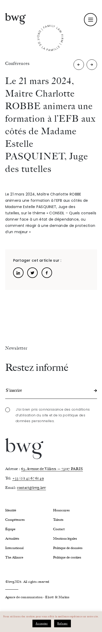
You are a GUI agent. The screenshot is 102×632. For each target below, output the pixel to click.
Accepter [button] (42, 623)
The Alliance (14, 557)
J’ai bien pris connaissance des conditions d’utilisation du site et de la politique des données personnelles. (53, 415)
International (14, 548)
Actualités (12, 538)
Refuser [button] (62, 623)
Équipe (10, 529)
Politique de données (67, 548)
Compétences (15, 520)
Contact (59, 529)
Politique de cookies (67, 557)
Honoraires (61, 510)
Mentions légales (65, 538)
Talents (58, 520)
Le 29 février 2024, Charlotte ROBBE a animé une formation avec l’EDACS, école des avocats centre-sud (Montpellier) (92, 66)
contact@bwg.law (31, 487)
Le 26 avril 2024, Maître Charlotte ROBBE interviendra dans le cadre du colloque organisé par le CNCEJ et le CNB (79, 66)
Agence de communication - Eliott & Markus (37, 597)
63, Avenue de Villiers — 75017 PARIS (52, 469)
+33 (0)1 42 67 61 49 (28, 478)
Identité (10, 510)
